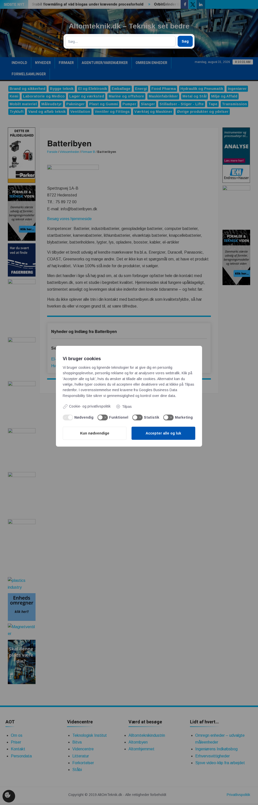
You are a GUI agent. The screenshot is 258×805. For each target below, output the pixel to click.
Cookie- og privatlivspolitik (90, 406)
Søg (185, 41)
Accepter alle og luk (163, 433)
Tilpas (127, 407)
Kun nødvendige (94, 433)
